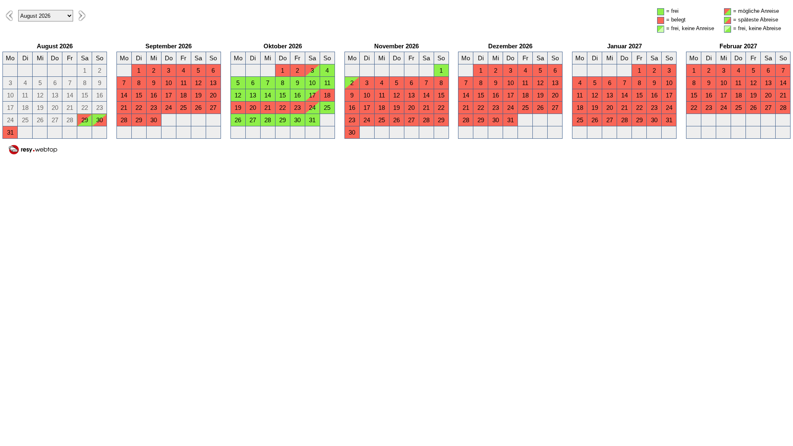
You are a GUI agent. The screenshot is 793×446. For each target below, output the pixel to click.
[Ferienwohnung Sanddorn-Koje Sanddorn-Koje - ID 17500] (33, 153)
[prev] (9, 15)
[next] (82, 15)
